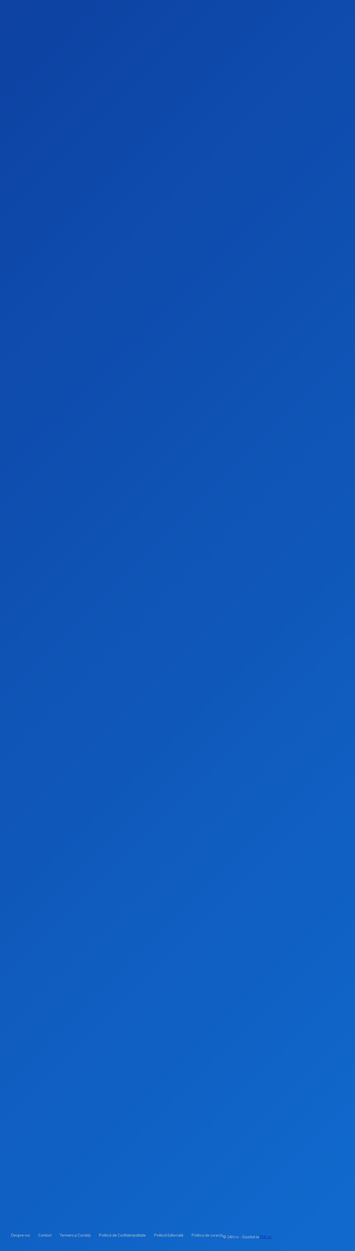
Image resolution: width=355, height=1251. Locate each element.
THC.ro (266, 1237)
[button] (217, 88)
